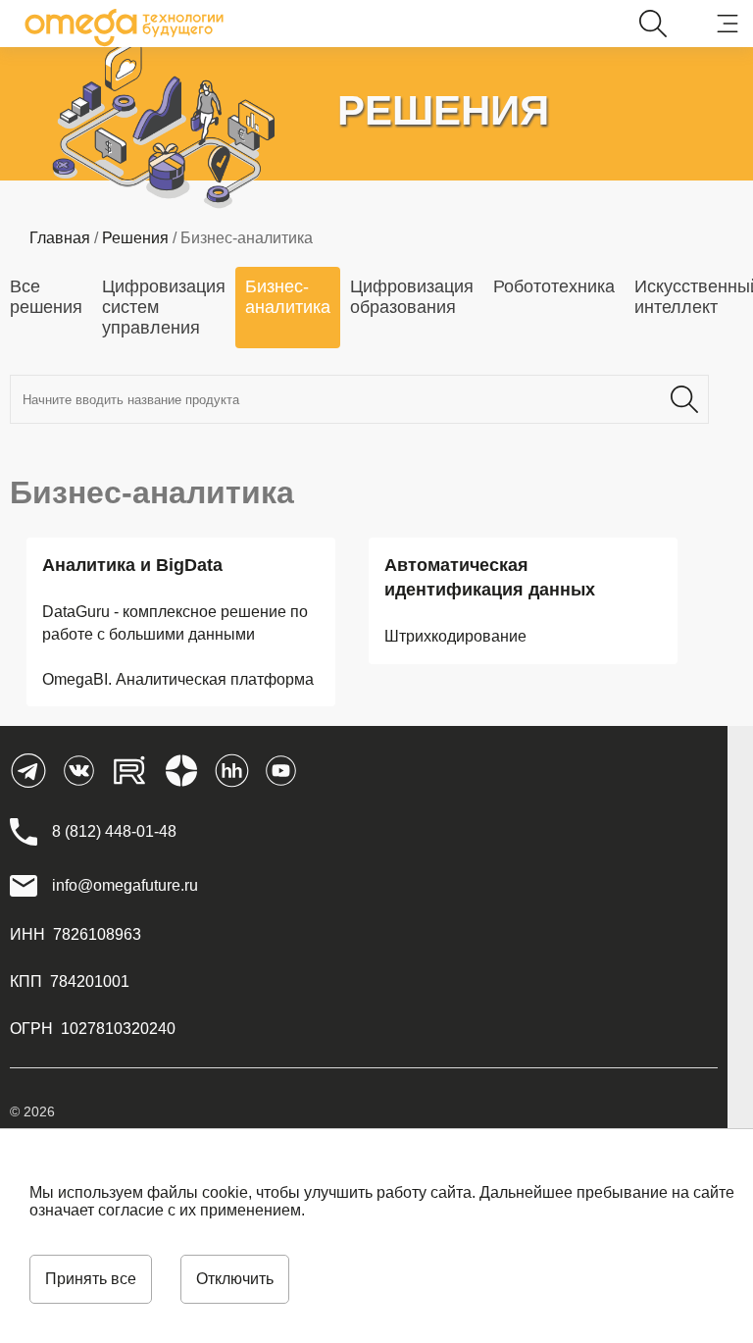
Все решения (46, 297)
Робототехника (554, 286)
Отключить (235, 1278)
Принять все (90, 1278)
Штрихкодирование (455, 636)
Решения (135, 238)
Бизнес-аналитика (287, 297)
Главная (59, 238)
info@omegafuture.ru (125, 885)
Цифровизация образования (412, 297)
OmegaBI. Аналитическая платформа (178, 679)
